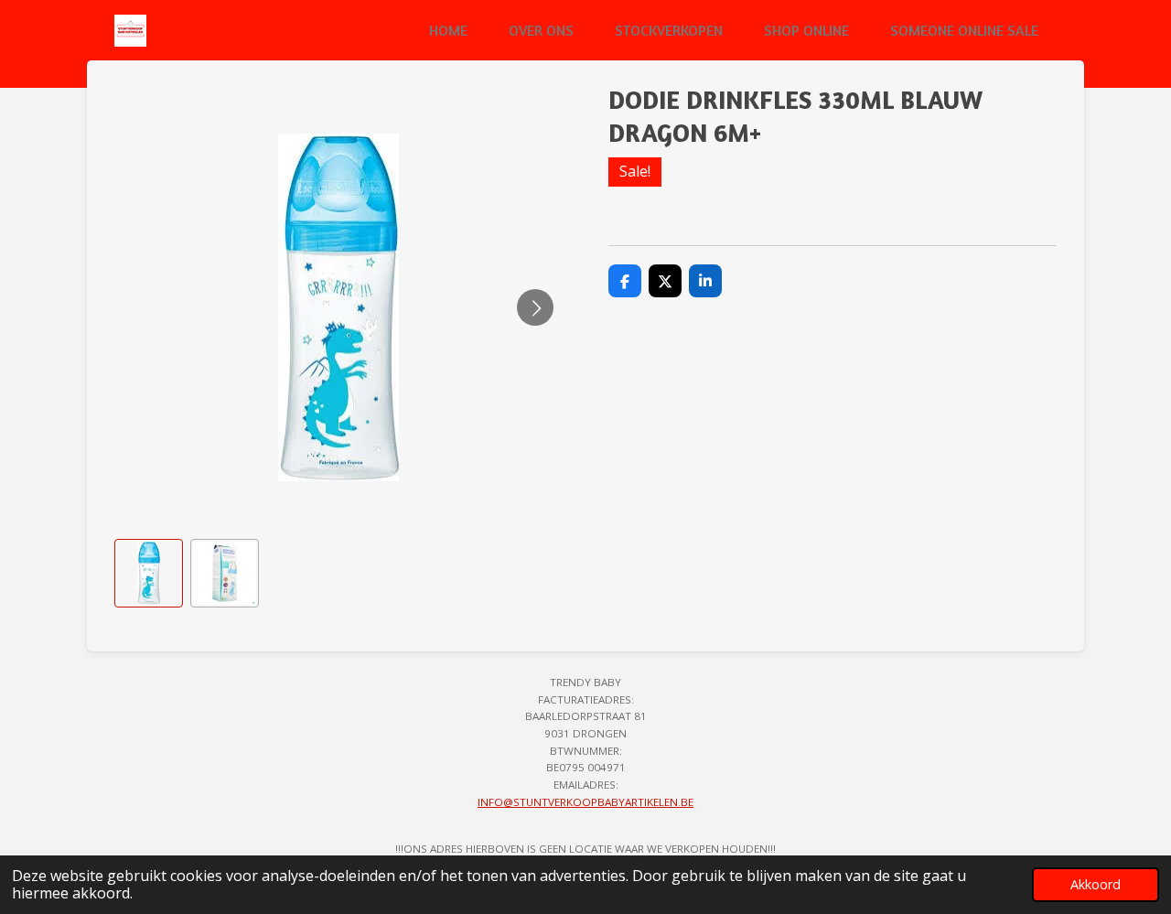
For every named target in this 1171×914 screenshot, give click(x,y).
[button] (148, 573)
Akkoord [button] (1095, 884)
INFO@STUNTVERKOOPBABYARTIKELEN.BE (585, 802)
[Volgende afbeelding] (535, 307)
